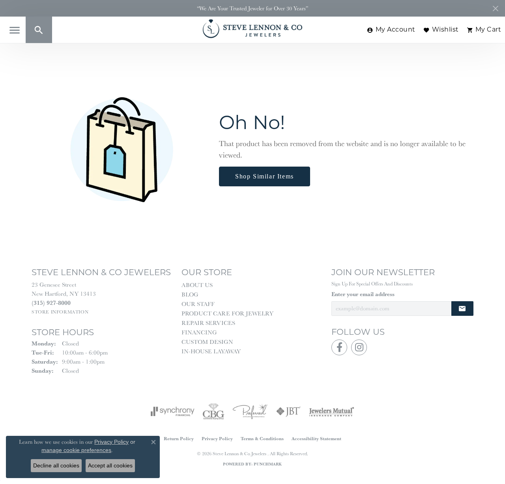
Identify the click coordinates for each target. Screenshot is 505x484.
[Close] (495, 8)
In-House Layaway (211, 351)
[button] (39, 30)
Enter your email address (363, 294)
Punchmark (268, 464)
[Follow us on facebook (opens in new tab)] (339, 347)
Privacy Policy (217, 438)
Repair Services (208, 322)
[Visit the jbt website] (288, 411)
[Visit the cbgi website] (213, 411)
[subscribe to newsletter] (462, 308)
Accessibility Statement (316, 438)
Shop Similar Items (264, 176)
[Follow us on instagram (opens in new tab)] (359, 347)
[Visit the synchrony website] (173, 411)
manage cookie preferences (76, 450)
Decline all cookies (56, 465)
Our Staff (198, 304)
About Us (197, 285)
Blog (189, 294)
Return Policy (179, 438)
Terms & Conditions (262, 438)
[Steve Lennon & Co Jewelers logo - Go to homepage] (252, 29)
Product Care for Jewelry (227, 313)
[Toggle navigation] (15, 30)
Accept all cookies (110, 465)
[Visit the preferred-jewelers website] (250, 411)
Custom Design (207, 341)
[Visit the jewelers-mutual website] (331, 411)
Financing (199, 332)
